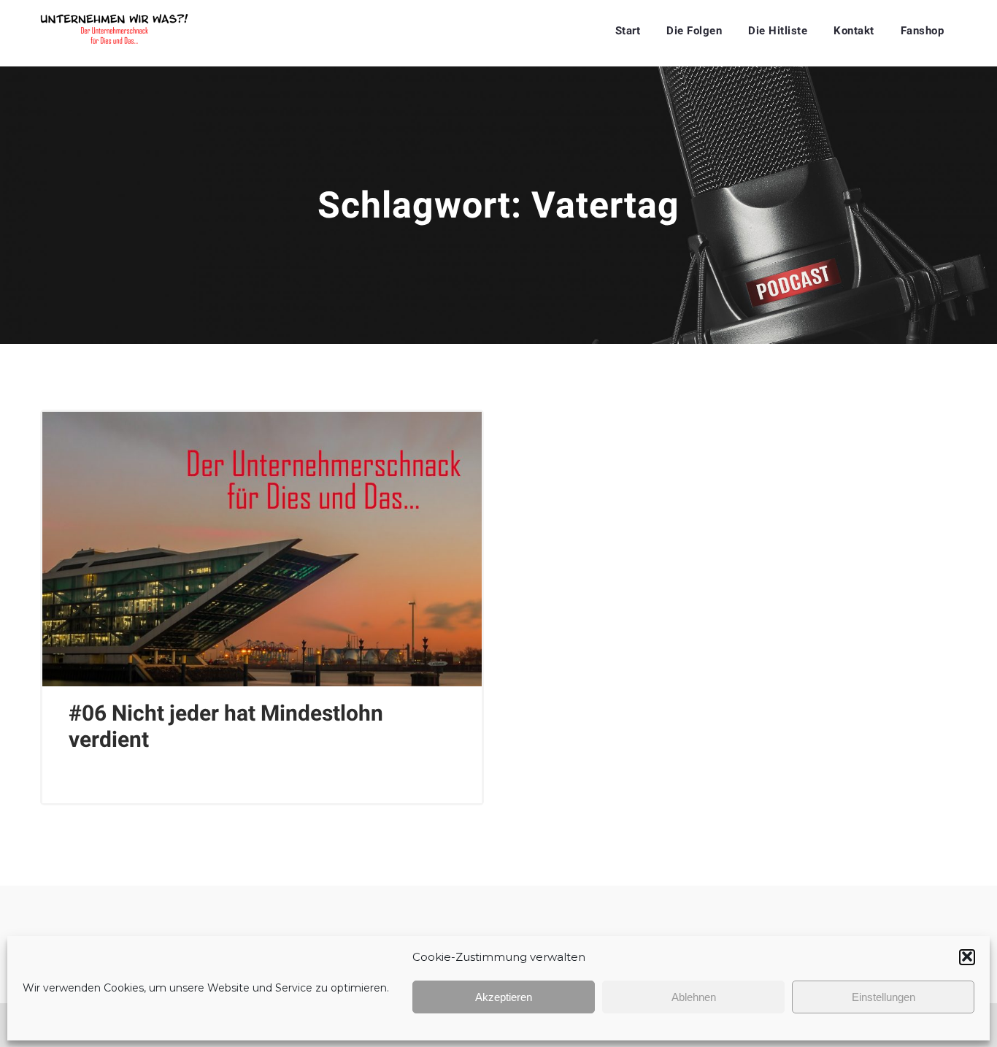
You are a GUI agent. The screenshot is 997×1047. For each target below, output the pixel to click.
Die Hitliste (777, 30)
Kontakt (854, 30)
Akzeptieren (503, 997)
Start (628, 30)
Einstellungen (883, 997)
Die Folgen (694, 30)
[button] (967, 956)
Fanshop (922, 30)
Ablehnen (693, 997)
